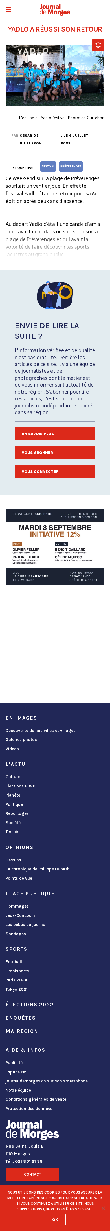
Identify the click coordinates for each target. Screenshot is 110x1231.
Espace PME (17, 1072)
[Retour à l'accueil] (32, 1131)
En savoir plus (38, 433)
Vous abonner (37, 452)
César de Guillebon (31, 139)
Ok (55, 1219)
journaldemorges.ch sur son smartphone (47, 1081)
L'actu (16, 764)
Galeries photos (21, 739)
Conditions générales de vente (36, 1099)
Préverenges (71, 166)
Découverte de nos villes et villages (41, 730)
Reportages (17, 813)
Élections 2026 (21, 786)
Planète (13, 795)
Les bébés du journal (26, 924)
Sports (16, 949)
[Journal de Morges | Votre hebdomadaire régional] (55, 10)
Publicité (14, 1062)
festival (48, 166)
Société (13, 822)
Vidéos (12, 748)
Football (14, 961)
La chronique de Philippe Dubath (38, 869)
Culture (13, 776)
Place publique (30, 893)
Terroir (12, 831)
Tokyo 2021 (17, 989)
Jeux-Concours (21, 915)
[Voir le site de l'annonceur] (55, 547)
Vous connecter (40, 471)
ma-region (22, 1031)
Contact (32, 1174)
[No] (103, 1208)
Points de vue (19, 878)
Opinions (20, 847)
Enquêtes (21, 1018)
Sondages (16, 933)
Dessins (13, 859)
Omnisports (17, 971)
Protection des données (29, 1108)
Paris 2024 (16, 980)
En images (21, 718)
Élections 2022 (30, 1004)
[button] (8, 10)
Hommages (17, 906)
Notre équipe (18, 1090)
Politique (14, 804)
